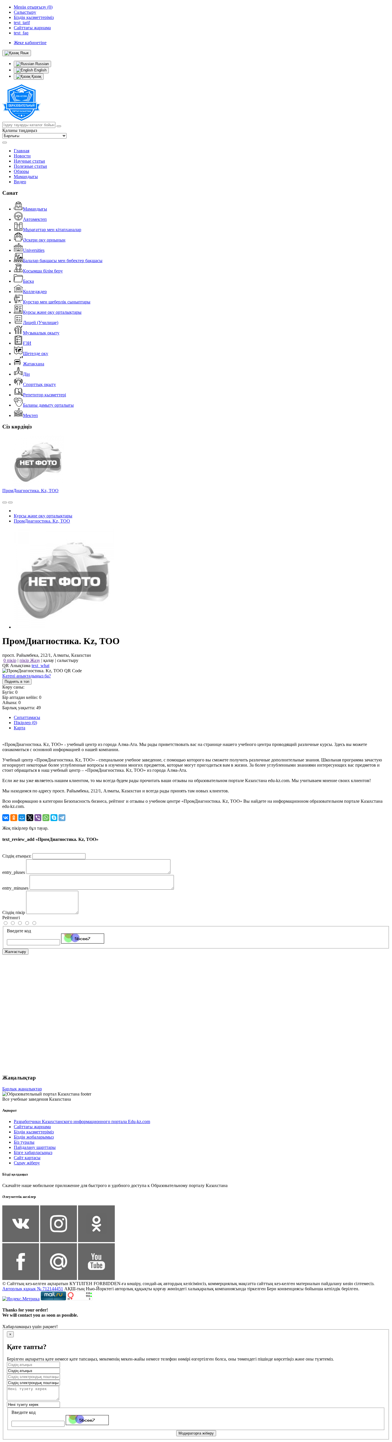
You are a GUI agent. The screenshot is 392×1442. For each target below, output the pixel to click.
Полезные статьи (30, 166)
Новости (22, 155)
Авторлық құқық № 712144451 (32, 1288)
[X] (29, 817)
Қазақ (35, 76)
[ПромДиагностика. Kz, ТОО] (64, 627)
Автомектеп (35, 219)
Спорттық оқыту (39, 384)
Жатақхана (33, 363)
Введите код (19, 930)
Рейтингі (11, 917)
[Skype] (54, 817)
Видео (20, 181)
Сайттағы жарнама (32, 1126)
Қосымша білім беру (43, 270)
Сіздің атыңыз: (16, 855)
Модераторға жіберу (196, 1433)
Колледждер (35, 291)
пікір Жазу (30, 660)
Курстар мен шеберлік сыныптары (56, 301)
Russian (41, 64)
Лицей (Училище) (40, 322)
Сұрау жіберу (27, 1162)
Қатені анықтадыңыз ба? (26, 675)
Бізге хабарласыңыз (33, 1152)
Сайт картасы (27, 1157)
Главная (21, 150)
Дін (26, 374)
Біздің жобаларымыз (34, 1137)
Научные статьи (29, 161)
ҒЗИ (27, 343)
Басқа (28, 281)
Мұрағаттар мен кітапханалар (52, 229)
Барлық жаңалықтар (22, 1088)
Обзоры (21, 171)
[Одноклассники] (13, 817)
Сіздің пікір (13, 912)
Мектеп (30, 415)
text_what (40, 665)
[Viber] (37, 817)
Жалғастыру (15, 952)
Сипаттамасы (27, 717)
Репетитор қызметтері (44, 394)
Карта (19, 727)
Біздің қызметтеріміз (34, 1131)
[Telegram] (62, 817)
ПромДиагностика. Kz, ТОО (30, 490)
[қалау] (10, 502)
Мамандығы (26, 176)
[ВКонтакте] (5, 817)
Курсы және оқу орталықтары (52, 312)
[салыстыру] (4, 502)
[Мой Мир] (21, 817)
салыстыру (67, 660)
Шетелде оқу (35, 353)
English (39, 70)
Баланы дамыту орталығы (48, 405)
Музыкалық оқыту (41, 332)
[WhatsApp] (45, 817)
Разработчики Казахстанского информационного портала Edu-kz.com (82, 1121)
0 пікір (9, 660)
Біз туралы (24, 1142)
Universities (33, 250)
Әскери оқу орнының (44, 239)
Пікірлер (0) (25, 722)
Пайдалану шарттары (35, 1147)
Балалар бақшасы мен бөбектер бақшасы (62, 260)
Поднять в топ (17, 681)
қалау (48, 660)
